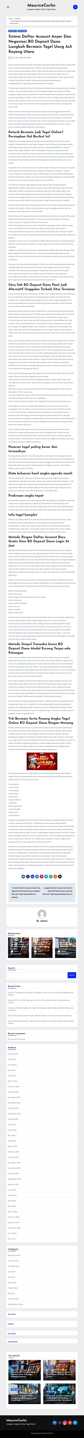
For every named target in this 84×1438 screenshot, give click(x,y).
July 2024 (12, 1190)
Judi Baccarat (13, 1266)
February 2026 (14, 1087)
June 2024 (12, 1195)
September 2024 (14, 1179)
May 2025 (12, 1135)
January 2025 (13, 1157)
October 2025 (13, 1108)
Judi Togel (22, 31)
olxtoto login (13, 1342)
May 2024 (12, 1201)
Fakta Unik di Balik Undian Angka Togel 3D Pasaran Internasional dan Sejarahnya (40, 1016)
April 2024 (12, 1206)
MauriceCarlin (41, 5)
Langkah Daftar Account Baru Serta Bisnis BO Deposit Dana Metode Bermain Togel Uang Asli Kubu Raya (57, 891)
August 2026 (13, 1054)
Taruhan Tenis (13, 1299)
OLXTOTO (49, 1433)
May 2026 (12, 1070)
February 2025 (13, 1152)
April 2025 (12, 1141)
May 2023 (12, 1239)
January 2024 (13, 1223)
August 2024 (13, 1184)
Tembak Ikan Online (15, 1304)
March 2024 (12, 1212)
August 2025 (13, 1119)
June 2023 (12, 1233)
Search (11, 968)
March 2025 (12, 1146)
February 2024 (14, 1217)
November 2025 (14, 1103)
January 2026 (13, 1092)
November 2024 (14, 1168)
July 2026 (12, 1059)
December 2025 (14, 1097)
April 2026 (12, 1076)
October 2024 (13, 1174)
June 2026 (12, 1065)
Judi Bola (11, 1272)
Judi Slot (12, 31)
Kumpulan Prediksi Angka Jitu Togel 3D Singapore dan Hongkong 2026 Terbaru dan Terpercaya (65, 942)
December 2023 (14, 1228)
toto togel (12, 1333)
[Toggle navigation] (8, 7)
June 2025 (12, 1130)
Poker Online (13, 1288)
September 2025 (14, 1114)
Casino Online (13, 1261)
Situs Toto (12, 1314)
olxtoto (10, 1324)
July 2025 (12, 1125)
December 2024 (14, 1163)
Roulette (11, 1293)
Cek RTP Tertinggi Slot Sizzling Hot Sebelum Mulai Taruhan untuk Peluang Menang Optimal (18, 942)
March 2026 (12, 1081)
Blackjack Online (14, 1255)
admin (17, 58)
